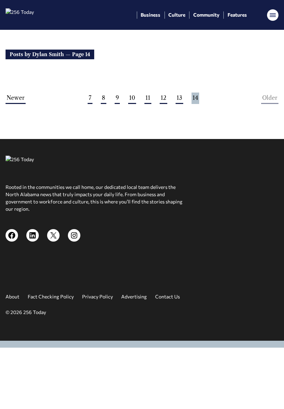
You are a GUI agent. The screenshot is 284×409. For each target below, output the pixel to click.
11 (147, 97)
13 (179, 97)
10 (132, 97)
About (12, 296)
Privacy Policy (97, 296)
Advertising (134, 296)
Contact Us (167, 296)
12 (163, 97)
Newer (16, 97)
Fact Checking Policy (51, 296)
